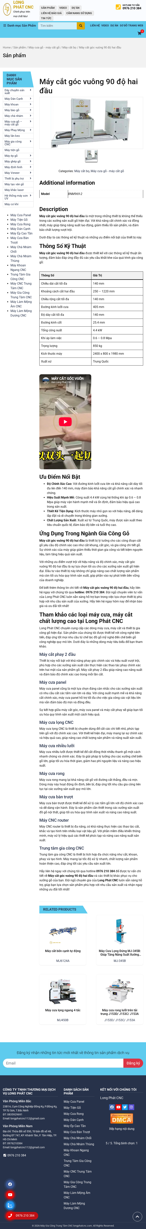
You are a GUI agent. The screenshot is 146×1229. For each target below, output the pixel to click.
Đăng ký (133, 1063)
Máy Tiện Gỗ (19, 220)
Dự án (75, 7)
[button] (20, 25)
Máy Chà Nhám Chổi (77, 1138)
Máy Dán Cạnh (20, 229)
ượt (70, 796)
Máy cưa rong (51, 773)
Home (7, 47)
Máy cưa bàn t (52, 796)
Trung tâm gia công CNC (61, 848)
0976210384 (14, 1143)
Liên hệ (95, 25)
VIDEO (63, 7)
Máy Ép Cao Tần (21, 233)
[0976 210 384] (10, 1216)
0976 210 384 (132, 8)
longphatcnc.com (82, 1225)
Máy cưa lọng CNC (56, 722)
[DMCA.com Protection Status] (121, 1118)
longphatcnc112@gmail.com (27, 1118)
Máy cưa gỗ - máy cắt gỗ (44, 47)
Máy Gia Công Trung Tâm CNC (56, 1225)
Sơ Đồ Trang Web (131, 25)
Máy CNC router (54, 820)
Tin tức (46, 18)
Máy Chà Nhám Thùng (79, 1144)
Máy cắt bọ (69, 47)
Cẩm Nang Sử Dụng (79, 13)
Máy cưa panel (52, 682)
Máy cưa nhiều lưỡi (57, 745)
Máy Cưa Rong (20, 224)
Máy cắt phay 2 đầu (57, 654)
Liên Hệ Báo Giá (51, 13)
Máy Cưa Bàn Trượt (77, 1132)
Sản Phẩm (48, 7)
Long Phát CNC (111, 1098)
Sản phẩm (19, 47)
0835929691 (14, 1114)
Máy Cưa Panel (20, 215)
